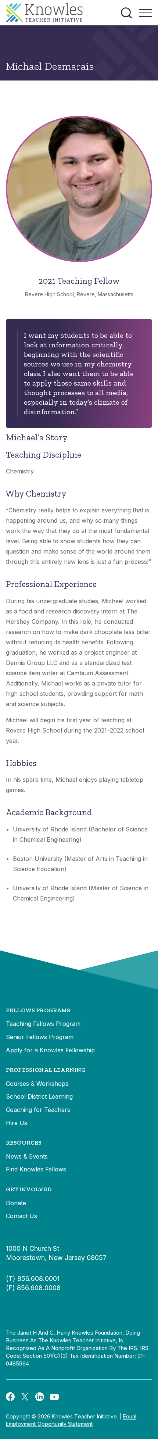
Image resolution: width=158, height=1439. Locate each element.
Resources (24, 1142)
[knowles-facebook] (10, 1396)
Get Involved (28, 1189)
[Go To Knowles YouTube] (54, 1396)
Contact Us (21, 1216)
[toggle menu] (145, 15)
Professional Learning (46, 1069)
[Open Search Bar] (126, 12)
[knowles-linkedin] (39, 1396)
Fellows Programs (38, 1010)
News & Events (27, 1156)
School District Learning (39, 1096)
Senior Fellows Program (39, 1037)
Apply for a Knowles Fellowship (50, 1050)
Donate (16, 1203)
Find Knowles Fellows (36, 1169)
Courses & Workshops (37, 1083)
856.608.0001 (38, 1278)
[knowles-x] (25, 1396)
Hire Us (16, 1123)
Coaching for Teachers (38, 1109)
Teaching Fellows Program (43, 1023)
